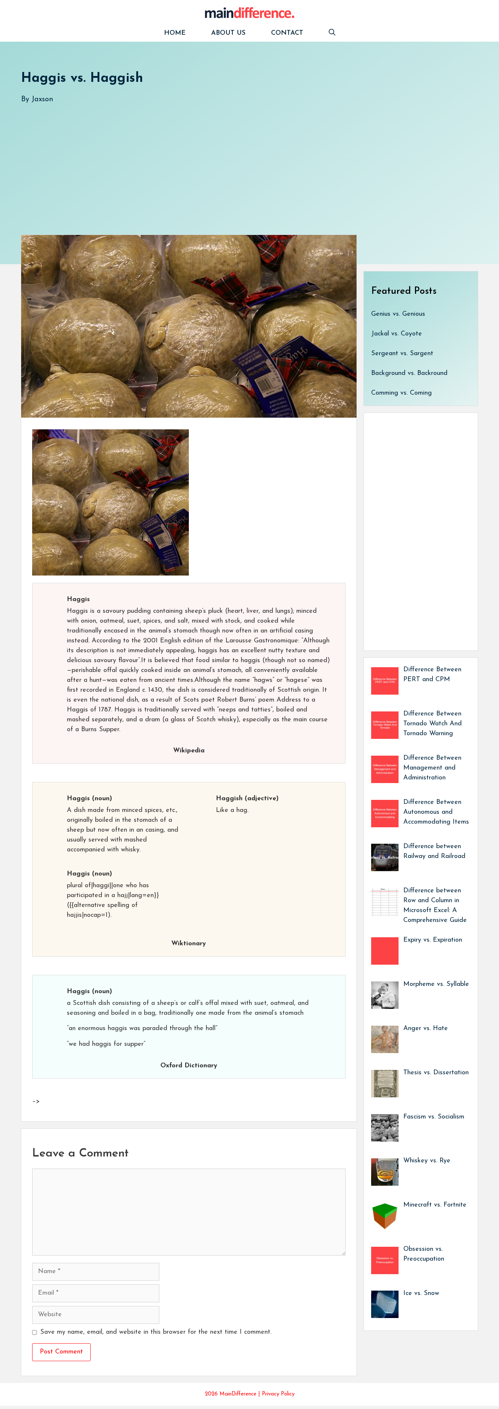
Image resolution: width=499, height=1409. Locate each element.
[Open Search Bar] (332, 33)
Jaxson (42, 99)
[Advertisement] (240, 162)
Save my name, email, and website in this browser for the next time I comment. (155, 1332)
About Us (228, 33)
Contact (287, 33)
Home (175, 33)
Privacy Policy (278, 1394)
